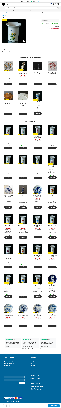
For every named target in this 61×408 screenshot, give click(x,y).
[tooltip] (8, 72)
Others (39, 12)
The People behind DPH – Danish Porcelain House (38, 361)
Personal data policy (9, 363)
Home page (6, 12)
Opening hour (33, 365)
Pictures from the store (36, 367)
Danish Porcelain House (7, 4)
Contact (32, 371)
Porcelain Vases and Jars (32, 12)
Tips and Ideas (7, 365)
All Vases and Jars (22, 12)
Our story (32, 363)
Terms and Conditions (9, 361)
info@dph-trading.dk (35, 383)
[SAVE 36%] (14, 42)
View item (8, 83)
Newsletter (7, 371)
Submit (21, 383)
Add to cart (54, 405)
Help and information (10, 357)
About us (33, 357)
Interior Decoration (13, 12)
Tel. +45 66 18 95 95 (35, 381)
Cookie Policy (7, 367)
